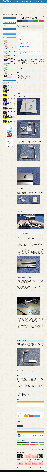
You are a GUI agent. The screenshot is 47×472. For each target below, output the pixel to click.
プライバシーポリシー (32, 1)
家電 (18, 440)
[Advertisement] (23, 8)
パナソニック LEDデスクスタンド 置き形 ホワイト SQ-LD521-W (32, 413)
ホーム (15, 1)
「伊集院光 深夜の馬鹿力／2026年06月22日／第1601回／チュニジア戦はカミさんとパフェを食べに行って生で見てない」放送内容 (11, 121)
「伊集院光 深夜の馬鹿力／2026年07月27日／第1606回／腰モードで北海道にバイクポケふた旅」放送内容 (11, 99)
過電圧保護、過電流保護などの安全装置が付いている (27, 42)
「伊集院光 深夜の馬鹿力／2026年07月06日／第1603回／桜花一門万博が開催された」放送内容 (11, 112)
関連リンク (21, 50)
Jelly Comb (21, 440)
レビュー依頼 (41, 1)
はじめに (21, 36)
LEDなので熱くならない (23, 43)
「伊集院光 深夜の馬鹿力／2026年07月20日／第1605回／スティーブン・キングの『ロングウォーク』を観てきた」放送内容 (11, 103)
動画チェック (22, 39)
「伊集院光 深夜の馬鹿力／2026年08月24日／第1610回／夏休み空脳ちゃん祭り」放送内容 (11, 83)
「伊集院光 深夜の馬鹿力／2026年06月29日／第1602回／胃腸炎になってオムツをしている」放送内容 (11, 116)
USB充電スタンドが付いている (24, 40)
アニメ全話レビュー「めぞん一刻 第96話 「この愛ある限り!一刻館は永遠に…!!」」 (11, 48)
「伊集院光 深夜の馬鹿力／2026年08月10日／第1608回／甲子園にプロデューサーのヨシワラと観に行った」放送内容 (11, 90)
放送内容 (22, 1)
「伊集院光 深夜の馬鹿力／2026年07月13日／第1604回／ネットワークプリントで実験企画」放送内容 (11, 108)
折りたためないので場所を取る (24, 46)
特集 (24, 1)
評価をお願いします (22, 53)
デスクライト (24, 440)
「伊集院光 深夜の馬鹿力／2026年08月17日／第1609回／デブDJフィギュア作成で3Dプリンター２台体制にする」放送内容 (11, 86)
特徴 (20, 33)
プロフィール (27, 1)
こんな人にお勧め (22, 49)
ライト (27, 440)
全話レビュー (18, 1)
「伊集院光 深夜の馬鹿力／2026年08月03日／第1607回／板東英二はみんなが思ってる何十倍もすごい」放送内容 (11, 95)
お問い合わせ (37, 1)
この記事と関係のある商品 (23, 52)
